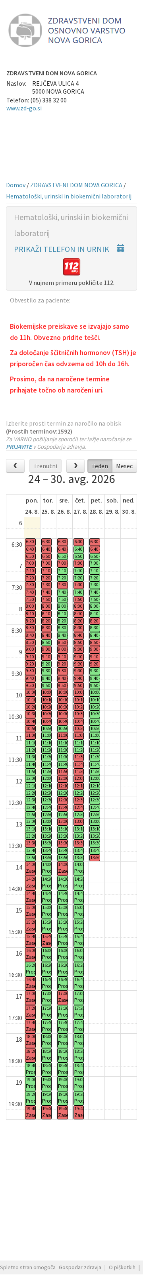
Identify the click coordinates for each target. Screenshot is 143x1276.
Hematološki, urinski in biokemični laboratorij (68, 196)
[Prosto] (30, 743)
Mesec (124, 466)
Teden (99, 466)
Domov (15, 185)
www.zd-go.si (24, 108)
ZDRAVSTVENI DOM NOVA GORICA (76, 185)
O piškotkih (122, 1267)
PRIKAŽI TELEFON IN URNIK (62, 249)
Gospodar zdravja (80, 1267)
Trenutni (45, 466)
